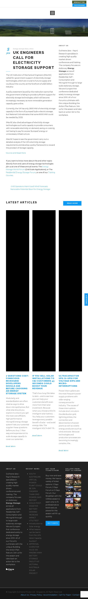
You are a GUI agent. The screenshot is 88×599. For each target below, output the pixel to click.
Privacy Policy (36, 595)
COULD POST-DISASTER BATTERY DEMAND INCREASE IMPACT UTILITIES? (35, 512)
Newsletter (79, 2)
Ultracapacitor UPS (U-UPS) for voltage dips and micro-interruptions (69, 381)
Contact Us (77, 595)
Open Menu (52, 13)
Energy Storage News (21, 49)
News (31, 49)
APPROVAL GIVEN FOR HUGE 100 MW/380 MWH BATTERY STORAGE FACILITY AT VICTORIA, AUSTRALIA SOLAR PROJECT (35, 558)
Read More (72, 203)
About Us (25, 595)
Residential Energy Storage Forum (21, 172)
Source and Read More (16, 153)
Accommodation (50, 595)
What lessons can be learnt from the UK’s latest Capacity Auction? (35, 535)
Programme (79, 5)
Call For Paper (65, 595)
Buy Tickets (53, 523)
